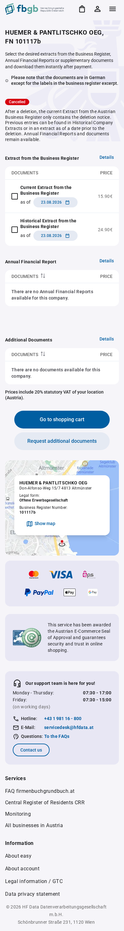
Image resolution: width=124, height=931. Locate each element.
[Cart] (82, 9)
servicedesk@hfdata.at (68, 727)
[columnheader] (42, 276)
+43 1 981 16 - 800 (62, 718)
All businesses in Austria (34, 825)
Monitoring (18, 814)
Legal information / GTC (34, 881)
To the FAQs (57, 736)
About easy (18, 856)
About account (22, 869)
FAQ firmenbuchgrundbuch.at (39, 791)
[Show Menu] (112, 9)
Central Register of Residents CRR (45, 802)
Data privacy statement (32, 894)
